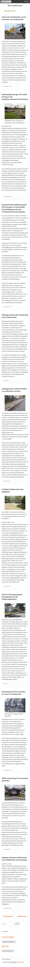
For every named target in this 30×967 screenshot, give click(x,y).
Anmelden (20, 962)
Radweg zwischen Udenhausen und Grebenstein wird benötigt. (14, 858)
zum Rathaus (5, 931)
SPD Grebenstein (15, 5)
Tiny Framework (12, 962)
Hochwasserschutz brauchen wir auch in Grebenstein (13, 693)
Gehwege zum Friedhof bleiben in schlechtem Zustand (14, 390)
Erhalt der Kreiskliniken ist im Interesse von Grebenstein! (14, 18)
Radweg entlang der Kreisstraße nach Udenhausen (15, 316)
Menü (27, 1)
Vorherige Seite (8, 916)
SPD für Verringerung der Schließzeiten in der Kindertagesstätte (12, 596)
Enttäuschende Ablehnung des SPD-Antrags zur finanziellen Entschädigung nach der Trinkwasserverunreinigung (14, 208)
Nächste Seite (22, 916)
